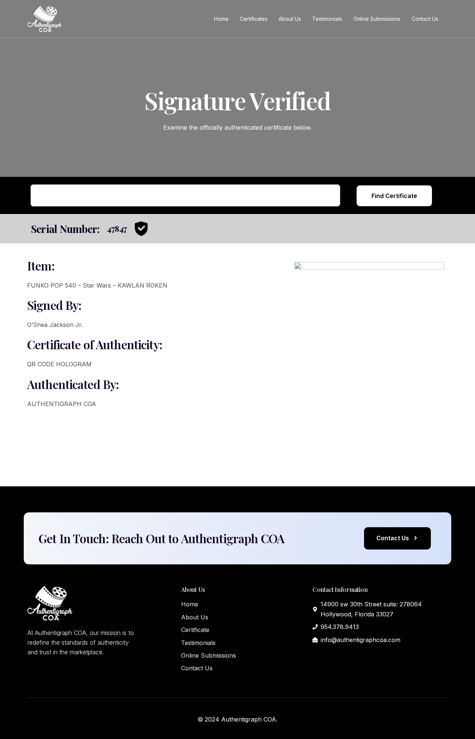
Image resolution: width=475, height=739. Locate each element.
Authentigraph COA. (249, 719)
